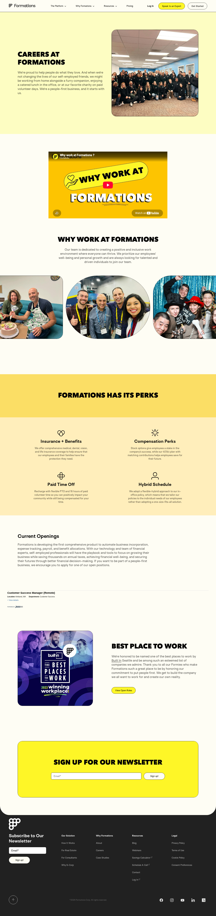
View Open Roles (123, 690)
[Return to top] (13, 899)
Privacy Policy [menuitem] (178, 843)
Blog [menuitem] (134, 843)
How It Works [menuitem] (68, 843)
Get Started (197, 6)
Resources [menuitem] (109, 6)
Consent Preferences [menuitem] (182, 865)
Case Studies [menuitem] (102, 857)
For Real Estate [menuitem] (68, 850)
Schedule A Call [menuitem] (140, 865)
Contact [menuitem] (136, 872)
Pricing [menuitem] (130, 6)
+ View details (13, 600)
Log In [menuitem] (150, 6)
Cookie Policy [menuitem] (178, 857)
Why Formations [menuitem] (83, 6)
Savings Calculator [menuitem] (141, 857)
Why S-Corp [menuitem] (67, 865)
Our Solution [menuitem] (68, 835)
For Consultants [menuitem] (69, 857)
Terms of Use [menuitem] (178, 850)
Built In (116, 660)
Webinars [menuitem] (136, 850)
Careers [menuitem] (100, 850)
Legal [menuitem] (174, 835)
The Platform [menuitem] (57, 6)
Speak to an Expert (171, 6)
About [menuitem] (99, 843)
